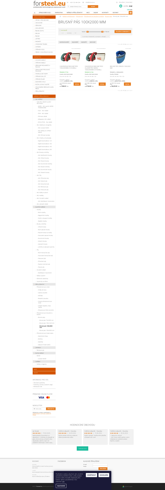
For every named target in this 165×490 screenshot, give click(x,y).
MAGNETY (38, 41)
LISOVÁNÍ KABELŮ (40, 60)
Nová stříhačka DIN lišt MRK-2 (41, 476)
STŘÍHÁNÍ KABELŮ (40, 63)
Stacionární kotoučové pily (45, 255)
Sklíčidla (40, 295)
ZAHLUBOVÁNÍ (39, 28)
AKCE (88, 12)
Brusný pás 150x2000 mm (47, 330)
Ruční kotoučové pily (44, 252)
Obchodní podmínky (39, 383)
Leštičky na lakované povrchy (46, 247)
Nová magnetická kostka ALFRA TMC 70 (43, 472)
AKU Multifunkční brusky (45, 155)
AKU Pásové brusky (43, 161)
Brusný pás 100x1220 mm (47, 323)
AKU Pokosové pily (43, 189)
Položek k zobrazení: (123, 31)
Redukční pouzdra (43, 298)
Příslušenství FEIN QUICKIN (46, 310)
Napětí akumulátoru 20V (45, 149)
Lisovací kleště (42, 358)
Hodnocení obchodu (82, 424)
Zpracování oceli (45, 12)
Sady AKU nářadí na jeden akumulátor (44, 102)
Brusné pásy (41, 317)
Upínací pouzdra (42, 293)
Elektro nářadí (40, 207)
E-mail (85, 464)
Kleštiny (40, 339)
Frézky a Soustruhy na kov (44, 52)
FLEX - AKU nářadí (43, 110)
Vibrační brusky (42, 241)
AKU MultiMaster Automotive (46, 201)
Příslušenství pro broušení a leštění (44, 313)
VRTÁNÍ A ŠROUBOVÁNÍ (42, 20)
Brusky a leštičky (41, 224)
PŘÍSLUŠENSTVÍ (39, 91)
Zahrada (38, 347)
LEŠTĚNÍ (37, 39)
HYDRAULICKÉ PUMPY (41, 74)
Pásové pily (41, 267)
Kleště (38, 356)
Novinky (115, 12)
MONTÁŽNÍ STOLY (40, 82)
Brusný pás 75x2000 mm (47, 320)
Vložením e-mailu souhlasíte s (42, 414)
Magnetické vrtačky (43, 215)
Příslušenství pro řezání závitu (45, 333)
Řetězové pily (40, 350)
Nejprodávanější (64, 42)
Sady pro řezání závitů (44, 344)
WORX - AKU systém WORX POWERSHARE (45, 107)
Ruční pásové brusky (44, 229)
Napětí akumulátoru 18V (45, 146)
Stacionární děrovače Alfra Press (44, 87)
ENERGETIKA (59, 12)
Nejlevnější (75, 42)
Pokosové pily (42, 258)
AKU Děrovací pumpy (44, 135)
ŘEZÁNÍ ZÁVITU (39, 31)
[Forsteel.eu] (49, 4)
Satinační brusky (42, 244)
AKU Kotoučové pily (43, 184)
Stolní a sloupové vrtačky (45, 218)
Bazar (96, 12)
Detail (77, 84)
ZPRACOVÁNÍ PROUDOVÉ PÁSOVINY (42, 70)
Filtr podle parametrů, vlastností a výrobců (94, 36)
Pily (38, 250)
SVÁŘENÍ (37, 361)
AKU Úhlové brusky (43, 158)
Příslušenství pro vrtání (43, 287)
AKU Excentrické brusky (44, 169)
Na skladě (64, 30)
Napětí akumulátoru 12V (45, 141)
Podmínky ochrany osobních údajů (43, 384)
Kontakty (105, 12)
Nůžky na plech (41, 275)
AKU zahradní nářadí (42, 204)
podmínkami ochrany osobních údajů (42, 414)
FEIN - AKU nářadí (43, 113)
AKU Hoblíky (40, 195)
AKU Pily (39, 175)
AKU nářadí (38, 99)
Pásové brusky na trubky (45, 232)
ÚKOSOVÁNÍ (38, 23)
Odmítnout (91, 475)
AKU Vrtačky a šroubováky (44, 138)
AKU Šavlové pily (42, 181)
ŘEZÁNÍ (37, 36)
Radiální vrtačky (42, 221)
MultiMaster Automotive (45, 273)
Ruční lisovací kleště (42, 84)
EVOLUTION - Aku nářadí (45, 122)
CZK (128, 9)
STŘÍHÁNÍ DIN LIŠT (40, 76)
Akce (62, 33)
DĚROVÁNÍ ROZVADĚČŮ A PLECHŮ (42, 66)
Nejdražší (84, 42)
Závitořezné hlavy (43, 336)
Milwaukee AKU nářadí (44, 119)
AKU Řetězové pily (43, 187)
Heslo (84, 466)
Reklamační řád (38, 386)
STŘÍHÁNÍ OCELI (40, 49)
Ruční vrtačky (41, 212)
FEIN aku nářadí (42, 116)
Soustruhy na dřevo (42, 281)
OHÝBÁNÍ (38, 47)
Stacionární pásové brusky (45, 235)
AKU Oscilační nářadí (42, 198)
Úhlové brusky (42, 227)
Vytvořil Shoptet (128, 486)
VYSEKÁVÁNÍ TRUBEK (41, 44)
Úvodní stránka (35, 12)
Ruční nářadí (39, 353)
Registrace (129, 2)
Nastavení (61, 486)
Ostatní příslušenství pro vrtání (45, 302)
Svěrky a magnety (41, 364)
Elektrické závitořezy (42, 278)
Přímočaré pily (42, 261)
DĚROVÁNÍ (38, 25)
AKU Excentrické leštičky (45, 164)
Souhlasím (104, 475)
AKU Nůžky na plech (42, 192)
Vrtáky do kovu (42, 290)
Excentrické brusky (43, 238)
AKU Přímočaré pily (43, 178)
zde (63, 481)
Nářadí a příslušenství (74, 12)
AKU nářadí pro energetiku (44, 125)
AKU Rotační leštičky (44, 167)
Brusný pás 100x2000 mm (46, 326)
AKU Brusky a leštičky (43, 152)
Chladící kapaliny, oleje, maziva (44, 306)
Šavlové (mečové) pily (44, 264)
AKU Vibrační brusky (43, 172)
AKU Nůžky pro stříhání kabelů (44, 131)
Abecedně (92, 42)
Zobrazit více (82, 448)
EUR (131, 9)
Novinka (69, 33)
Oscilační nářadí (41, 270)
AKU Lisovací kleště (43, 128)
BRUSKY (37, 33)
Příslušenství (39, 284)
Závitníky (40, 342)
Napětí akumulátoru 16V (45, 144)
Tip (75, 33)
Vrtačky (39, 209)
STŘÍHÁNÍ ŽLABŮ (40, 79)
